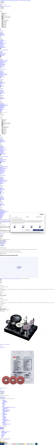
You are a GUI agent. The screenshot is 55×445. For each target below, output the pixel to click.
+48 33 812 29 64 (3, 220)
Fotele (3, 404)
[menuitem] (4, 13)
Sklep (4, 278)
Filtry (0, 280)
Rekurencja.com (7, 439)
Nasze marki (1, 109)
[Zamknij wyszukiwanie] (0, 5)
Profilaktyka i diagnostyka (3, 175)
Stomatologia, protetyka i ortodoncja (4, 156)
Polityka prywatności (3, 432)
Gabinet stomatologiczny (18, 278)
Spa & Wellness (1, 88)
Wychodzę (4, 253)
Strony (8, 227)
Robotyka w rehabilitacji (3, 105)
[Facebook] (3, 428)
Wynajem (1, 207)
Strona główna (1, 278)
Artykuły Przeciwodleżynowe (6, 420)
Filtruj (0, 295)
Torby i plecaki (5, 424)
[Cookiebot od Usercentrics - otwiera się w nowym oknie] (40, 214)
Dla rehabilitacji (2, 106)
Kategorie (5, 227)
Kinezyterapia (4, 401)
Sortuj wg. (1, 310)
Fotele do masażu (5, 414)
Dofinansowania (1, 95)
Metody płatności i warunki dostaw (5, 431)
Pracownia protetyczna (5, 410)
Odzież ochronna (5, 408)
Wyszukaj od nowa (2, 233)
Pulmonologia (4, 416)
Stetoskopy (4, 421)
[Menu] (3, 7)
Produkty (1, 227)
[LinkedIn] (0, 428)
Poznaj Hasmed (2, 215)
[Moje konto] (0, 7)
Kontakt (1, 111)
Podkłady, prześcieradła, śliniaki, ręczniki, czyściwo (9, 407)
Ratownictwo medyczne (4, 422)
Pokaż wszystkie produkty (3, 242)
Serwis (1, 217)
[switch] (23, 227)
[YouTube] (2, 428)
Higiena (1, 57)
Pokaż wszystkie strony (3, 243)
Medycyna (1, 37)
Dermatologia (4, 417)
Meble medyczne (2, 185)
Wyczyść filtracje (4, 295)
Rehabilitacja (1, 30)
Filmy (0, 108)
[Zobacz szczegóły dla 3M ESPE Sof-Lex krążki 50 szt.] (19, 386)
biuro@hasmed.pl (8, 220)
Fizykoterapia (4, 400)
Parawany (4, 405)
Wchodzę (1, 253)
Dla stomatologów (2, 213)
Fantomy (4, 423)
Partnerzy (1, 110)
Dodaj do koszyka (3, 347)
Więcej (4, 402)
